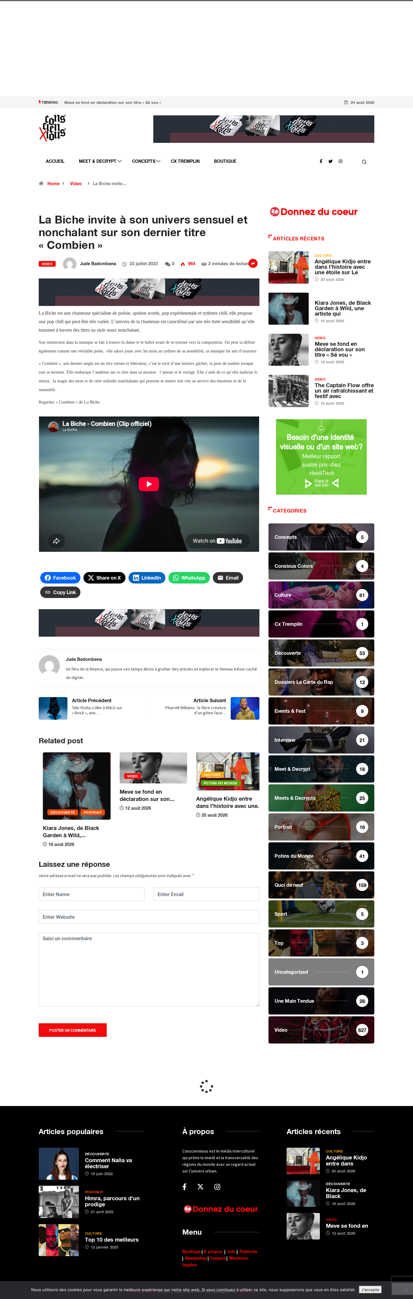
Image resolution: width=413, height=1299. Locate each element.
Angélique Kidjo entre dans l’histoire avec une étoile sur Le (343, 266)
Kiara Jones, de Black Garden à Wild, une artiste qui (343, 308)
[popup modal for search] (364, 161)
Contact (218, 1258)
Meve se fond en (347, 1225)
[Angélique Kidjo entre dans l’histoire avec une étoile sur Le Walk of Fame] (288, 267)
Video (76, 183)
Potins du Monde (216, 783)
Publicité (248, 1251)
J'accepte (370, 1289)
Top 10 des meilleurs (112, 1239)
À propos (213, 1251)
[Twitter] (330, 160)
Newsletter (196, 1258)
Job (231, 1251)
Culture (208, 775)
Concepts (143, 161)
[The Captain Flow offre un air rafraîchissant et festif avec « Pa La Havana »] (288, 391)
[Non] (405, 1290)
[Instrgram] (340, 160)
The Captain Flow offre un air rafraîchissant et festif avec (344, 390)
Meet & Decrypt (97, 161)
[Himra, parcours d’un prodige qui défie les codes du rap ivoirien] (59, 1202)
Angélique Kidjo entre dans (346, 1160)
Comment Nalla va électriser (108, 1163)
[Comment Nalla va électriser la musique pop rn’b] (59, 1164)
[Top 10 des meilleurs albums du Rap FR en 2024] (59, 1240)
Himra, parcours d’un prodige (112, 1201)
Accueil (55, 161)
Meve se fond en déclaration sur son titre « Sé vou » (112, 102)
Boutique (225, 161)
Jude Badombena (98, 263)
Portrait (88, 812)
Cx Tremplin (185, 161)
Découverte (58, 812)
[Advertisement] (181, 54)
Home (53, 183)
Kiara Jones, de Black (346, 1193)
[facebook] (321, 160)
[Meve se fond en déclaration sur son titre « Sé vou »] (288, 350)
